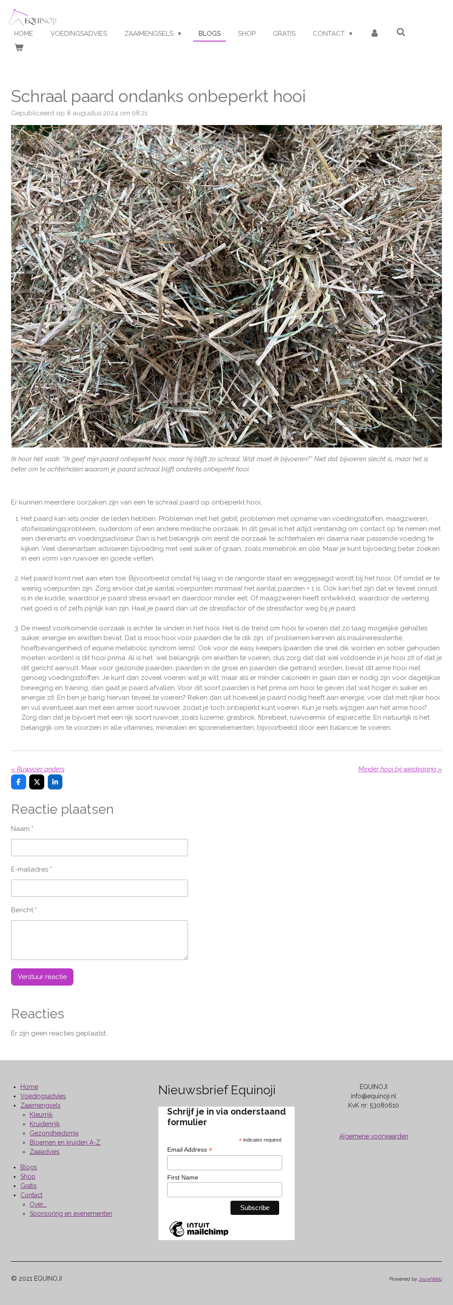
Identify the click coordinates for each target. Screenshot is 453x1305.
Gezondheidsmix (54, 1133)
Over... (38, 1204)
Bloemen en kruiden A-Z (65, 1142)
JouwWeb (430, 1279)
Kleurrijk (41, 1114)
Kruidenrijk (45, 1123)
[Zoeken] (401, 33)
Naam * (22, 829)
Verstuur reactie (42, 977)
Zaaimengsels (40, 1105)
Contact (31, 1195)
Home (29, 1086)
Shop (27, 1176)
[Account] (374, 34)
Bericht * (24, 910)
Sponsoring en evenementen (71, 1213)
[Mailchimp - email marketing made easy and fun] (198, 1236)
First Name (182, 1177)
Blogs (28, 1167)
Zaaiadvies (45, 1151)
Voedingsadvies (43, 1096)
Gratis (28, 1185)
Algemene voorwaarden (373, 1136)
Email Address (189, 1150)
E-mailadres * (31, 869)
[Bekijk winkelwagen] (19, 48)
